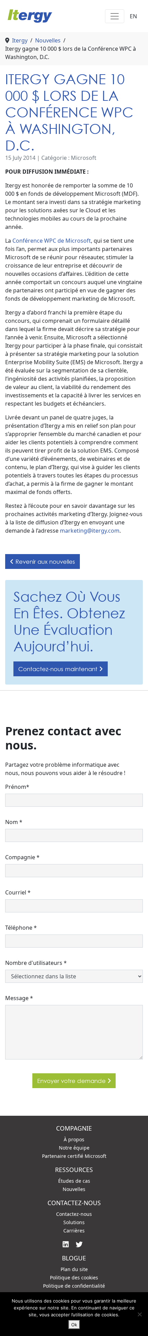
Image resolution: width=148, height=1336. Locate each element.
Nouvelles (48, 40)
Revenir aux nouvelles (44, 561)
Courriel (18, 892)
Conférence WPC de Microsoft (51, 240)
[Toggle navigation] (114, 16)
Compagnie (22, 857)
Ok (74, 1324)
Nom (13, 822)
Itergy (20, 40)
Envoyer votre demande (72, 1080)
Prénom (17, 787)
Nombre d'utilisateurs (36, 963)
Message (19, 998)
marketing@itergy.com (89, 530)
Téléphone (21, 927)
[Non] (139, 1314)
